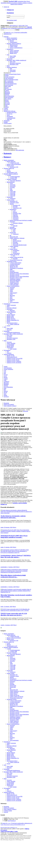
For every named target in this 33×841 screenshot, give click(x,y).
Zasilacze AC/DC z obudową (14, 361)
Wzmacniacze (16, 253)
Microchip (12, 295)
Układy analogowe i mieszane (17, 238)
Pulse (5, 388)
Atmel (11, 291)
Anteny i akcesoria (14, 50)
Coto (5, 370)
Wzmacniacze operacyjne (16, 260)
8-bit (11, 189)
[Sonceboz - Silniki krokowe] (7, 104)
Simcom (6, 391)
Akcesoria (12, 287)
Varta (5, 394)
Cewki (8, 169)
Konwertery (10, 309)
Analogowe (13, 198)
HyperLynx (9, 113)
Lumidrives (6, 381)
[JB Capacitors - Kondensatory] (8, 89)
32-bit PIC (12, 187)
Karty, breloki (13, 349)
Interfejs (12, 204)
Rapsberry (12, 299)
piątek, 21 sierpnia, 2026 (7, 547)
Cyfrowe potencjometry (15, 262)
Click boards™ (13, 292)
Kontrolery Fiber (17, 213)
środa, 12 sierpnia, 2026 (6, 606)
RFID (5, 340)
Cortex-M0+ (13, 191)
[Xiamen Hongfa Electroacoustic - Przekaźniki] (6, 87)
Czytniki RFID (10, 344)
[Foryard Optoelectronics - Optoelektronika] (10, 83)
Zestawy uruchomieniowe (16, 47)
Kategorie (6, 36)
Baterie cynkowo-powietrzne (14, 164)
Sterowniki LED (14, 236)
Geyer (5, 376)
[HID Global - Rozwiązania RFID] (7, 86)
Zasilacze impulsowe (9, 354)
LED (5, 327)
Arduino (12, 288)
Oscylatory (9, 336)
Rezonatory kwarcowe (15, 63)
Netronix (6, 385)
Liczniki (15, 251)
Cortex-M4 (12, 194)
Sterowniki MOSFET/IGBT (20, 245)
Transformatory (13, 42)
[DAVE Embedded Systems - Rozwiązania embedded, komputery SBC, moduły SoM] (11, 79)
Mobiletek (6, 384)
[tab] (18, 153)
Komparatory (16, 250)
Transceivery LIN (17, 208)
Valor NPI (9, 119)
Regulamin (6, 403)
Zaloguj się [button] (6, 6)
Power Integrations (8, 387)
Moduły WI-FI (10, 317)
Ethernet (15, 212)
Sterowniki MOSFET (15, 280)
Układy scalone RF (14, 324)
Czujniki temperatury (15, 176)
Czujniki (9, 175)
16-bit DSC (12, 184)
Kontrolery (12, 221)
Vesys (8, 115)
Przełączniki (10, 197)
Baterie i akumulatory (9, 160)
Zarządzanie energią (11, 261)
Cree (5, 372)
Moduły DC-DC (14, 266)
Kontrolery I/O (16, 205)
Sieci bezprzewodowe (12, 323)
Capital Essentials (11, 118)
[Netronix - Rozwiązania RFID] (6, 94)
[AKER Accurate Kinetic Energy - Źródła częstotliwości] (12, 74)
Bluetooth (12, 310)
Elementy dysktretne (12, 179)
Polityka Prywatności (9, 404)
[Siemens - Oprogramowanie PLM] (6, 101)
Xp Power (6, 396)
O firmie (6, 108)
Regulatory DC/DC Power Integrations (19, 276)
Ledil (5, 380)
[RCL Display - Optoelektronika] (7, 98)
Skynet (5, 392)
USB (14, 247)
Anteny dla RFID (11, 343)
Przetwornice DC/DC (12, 357)
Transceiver (15, 217)
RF (10, 235)
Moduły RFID (10, 346)
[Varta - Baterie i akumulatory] (5, 105)
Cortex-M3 (12, 193)
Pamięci (12, 224)
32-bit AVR (12, 186)
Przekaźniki (6, 331)
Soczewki (12, 57)
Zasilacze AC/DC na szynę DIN (14, 358)
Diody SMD (13, 56)
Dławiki (12, 40)
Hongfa (5, 377)
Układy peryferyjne (14, 254)
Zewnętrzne (13, 71)
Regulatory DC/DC (14, 275)
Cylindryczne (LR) (14, 163)
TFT (8, 351)
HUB (8, 306)
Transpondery (10, 347)
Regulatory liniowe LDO (16, 277)
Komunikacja (13, 209)
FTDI (11, 294)
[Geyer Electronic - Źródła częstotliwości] (8, 85)
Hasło (8, 17)
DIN (11, 68)
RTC (14, 256)
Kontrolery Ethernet (18, 223)
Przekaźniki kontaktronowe (13, 332)
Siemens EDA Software (9, 111)
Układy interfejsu (14, 246)
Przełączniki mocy (14, 272)
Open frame (13, 70)
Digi (5, 373)
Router (8, 321)
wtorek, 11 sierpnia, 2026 (7, 625)
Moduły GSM (10, 316)
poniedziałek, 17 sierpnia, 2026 (8, 567)
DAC (14, 231)
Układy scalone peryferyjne (16, 257)
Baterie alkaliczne (11, 161)
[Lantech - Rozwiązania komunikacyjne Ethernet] (6, 90)
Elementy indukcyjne (9, 168)
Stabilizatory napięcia (15, 279)
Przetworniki (13, 228)
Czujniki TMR (13, 178)
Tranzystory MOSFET (15, 180)
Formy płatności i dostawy (10, 405)
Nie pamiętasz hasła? (12, 20)
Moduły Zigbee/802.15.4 (13, 320)
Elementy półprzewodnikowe (11, 173)
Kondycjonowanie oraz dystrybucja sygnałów (21, 220)
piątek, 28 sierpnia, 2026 (7, 527)
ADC (14, 230)
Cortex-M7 (12, 195)
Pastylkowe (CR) (14, 167)
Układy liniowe (13, 249)
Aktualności (7, 120)
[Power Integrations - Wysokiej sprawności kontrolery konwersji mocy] (9, 96)
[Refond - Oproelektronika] (6, 100)
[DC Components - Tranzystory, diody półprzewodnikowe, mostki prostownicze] (8, 81)
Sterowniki (15, 243)
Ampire (5, 366)
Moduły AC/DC (11, 355)
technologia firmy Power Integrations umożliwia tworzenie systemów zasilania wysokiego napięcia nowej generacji (16, 3)
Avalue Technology (8, 369)
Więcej (14, 527)
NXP (11, 297)
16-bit (11, 183)
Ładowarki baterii (14, 284)
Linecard (6, 109)
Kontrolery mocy (14, 265)
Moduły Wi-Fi (13, 53)
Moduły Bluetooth (11, 312)
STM (11, 301)
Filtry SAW (12, 61)
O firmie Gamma (8, 810)
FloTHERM (10, 116)
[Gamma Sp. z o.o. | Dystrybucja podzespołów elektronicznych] (16, 28)
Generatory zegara (14, 202)
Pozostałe (15, 206)
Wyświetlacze (7, 350)
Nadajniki (15, 214)
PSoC (11, 298)
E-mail (8, 15)
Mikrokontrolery (14, 45)
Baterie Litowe (10, 165)
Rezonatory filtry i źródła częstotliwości (13, 333)
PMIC (11, 269)
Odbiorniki (15, 216)
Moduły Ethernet (14, 52)
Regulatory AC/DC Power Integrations (19, 273)
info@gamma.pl (13, 25)
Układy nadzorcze (14, 283)
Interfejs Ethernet (17, 240)
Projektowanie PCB (11, 112)
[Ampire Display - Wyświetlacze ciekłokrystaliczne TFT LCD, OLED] (6, 75)
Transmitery (16, 219)
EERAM (15, 225)
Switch (8, 325)
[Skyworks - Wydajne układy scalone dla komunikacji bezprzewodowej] (7, 102)
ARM (11, 190)
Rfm (5, 389)
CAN (14, 210)
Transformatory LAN (12, 172)
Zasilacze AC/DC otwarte (13, 359)
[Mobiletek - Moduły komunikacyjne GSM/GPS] (7, 93)
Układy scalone (13, 46)
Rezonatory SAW (14, 64)
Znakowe (9, 353)
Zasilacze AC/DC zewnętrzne (14, 362)
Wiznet (5, 395)
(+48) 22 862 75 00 (23, 25)
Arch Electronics (8, 368)
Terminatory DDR (14, 282)
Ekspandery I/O (13, 201)
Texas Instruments (14, 302)
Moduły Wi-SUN (11, 318)
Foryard (6, 374)
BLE (11, 313)
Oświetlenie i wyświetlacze (16, 268)
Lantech (6, 378)
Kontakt (6, 122)
